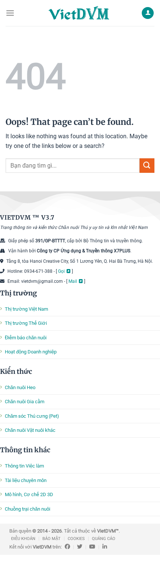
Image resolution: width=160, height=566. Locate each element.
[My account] (148, 13)
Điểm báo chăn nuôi (26, 337)
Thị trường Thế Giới (26, 323)
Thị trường (18, 293)
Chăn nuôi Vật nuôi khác (30, 430)
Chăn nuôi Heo (20, 387)
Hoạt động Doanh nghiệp (31, 352)
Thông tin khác (25, 450)
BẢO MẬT (51, 538)
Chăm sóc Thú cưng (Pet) (32, 416)
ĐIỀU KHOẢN (23, 538)
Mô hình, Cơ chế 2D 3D (29, 494)
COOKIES (76, 538)
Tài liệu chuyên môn (26, 480)
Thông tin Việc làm (24, 466)
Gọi (61, 271)
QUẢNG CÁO (103, 538)
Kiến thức (16, 371)
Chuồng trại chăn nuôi (27, 509)
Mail (72, 281)
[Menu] (10, 13)
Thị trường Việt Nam (26, 309)
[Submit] (147, 165)
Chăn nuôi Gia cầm (24, 401)
